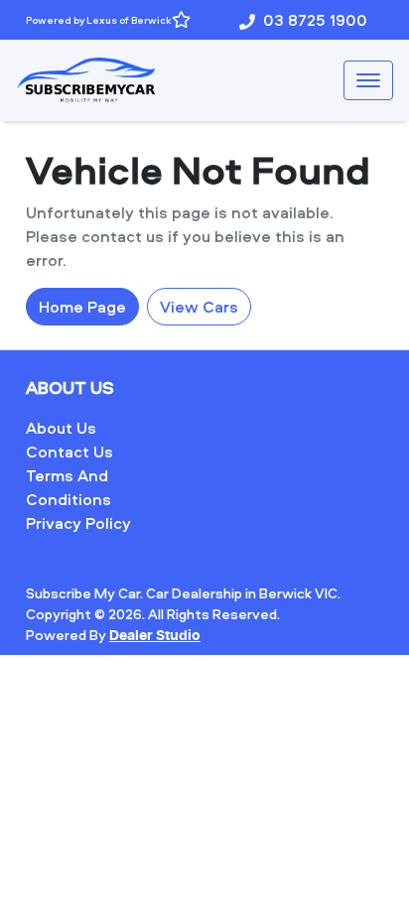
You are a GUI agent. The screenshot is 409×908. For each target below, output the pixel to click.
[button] (368, 80)
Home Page (82, 307)
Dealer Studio (155, 636)
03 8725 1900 (315, 20)
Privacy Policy (78, 523)
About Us (61, 428)
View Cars (199, 307)
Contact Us (69, 451)
